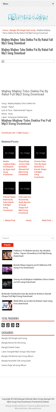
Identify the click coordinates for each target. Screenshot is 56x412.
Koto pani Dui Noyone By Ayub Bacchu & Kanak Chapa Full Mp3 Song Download (25, 205)
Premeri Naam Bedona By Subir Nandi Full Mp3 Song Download (9, 203)
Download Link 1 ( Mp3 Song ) (15, 133)
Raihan (46, 402)
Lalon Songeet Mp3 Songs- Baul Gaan (19, 351)
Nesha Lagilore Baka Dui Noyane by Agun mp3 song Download (9, 168)
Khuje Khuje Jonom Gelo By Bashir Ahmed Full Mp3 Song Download (24, 168)
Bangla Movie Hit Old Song (14, 343)
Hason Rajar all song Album (14, 365)
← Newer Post (8, 220)
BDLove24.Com (20, 406)
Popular (7, 245)
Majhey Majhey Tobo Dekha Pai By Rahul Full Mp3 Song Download (27, 41)
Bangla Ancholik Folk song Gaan (16, 361)
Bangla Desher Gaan (11, 347)
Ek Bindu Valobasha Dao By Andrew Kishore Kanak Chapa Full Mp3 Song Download (26, 295)
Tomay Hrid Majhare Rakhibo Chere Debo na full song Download (34, 280)
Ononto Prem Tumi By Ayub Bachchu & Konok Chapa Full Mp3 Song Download (40, 169)
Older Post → (48, 220)
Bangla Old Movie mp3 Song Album (17, 356)
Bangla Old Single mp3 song (22, 30)
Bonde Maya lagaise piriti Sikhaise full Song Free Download (32, 266)
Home (5, 30)
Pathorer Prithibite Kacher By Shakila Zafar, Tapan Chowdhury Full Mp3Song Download (32, 253)
